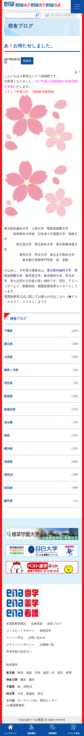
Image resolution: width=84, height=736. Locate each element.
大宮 (20, 693)
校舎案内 (32, 733)
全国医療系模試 (16, 623)
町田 (69, 672)
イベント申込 (14, 637)
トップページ (10, 733)
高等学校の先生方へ (19, 651)
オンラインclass (27, 700)
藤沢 (32, 679)
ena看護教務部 (15, 705)
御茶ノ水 (49, 672)
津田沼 (27, 686)
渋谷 (37, 672)
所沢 (40, 693)
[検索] (37, 15)
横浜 (23, 679)
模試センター (48, 700)
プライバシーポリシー (20, 644)
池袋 (29, 672)
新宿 (20, 672)
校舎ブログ (54, 623)
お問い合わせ (36, 637)
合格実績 (36, 623)
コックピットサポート (63, 15)
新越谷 (30, 693)
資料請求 (45, 630)
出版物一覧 (47, 644)
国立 (60, 672)
